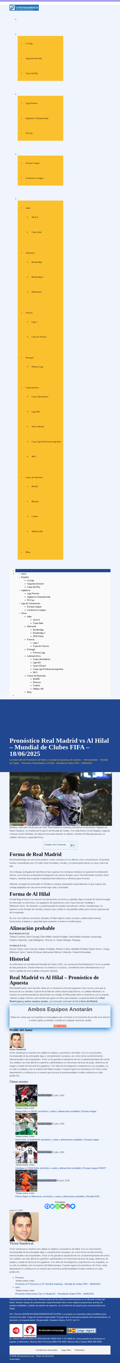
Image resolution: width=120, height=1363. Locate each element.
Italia (28, 208)
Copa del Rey (32, 73)
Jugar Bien (66, 1350)
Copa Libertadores (40, 396)
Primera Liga (37, 367)
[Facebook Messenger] (72, 1206)
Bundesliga (37, 262)
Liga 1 (34, 322)
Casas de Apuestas (34, 477)
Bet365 (35, 486)
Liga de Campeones (29, 154)
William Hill (37, 531)
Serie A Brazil (38, 426)
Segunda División (34, 58)
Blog (28, 552)
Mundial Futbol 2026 (46, 1180)
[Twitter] (52, 1206)
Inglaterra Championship (37, 118)
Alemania (30, 253)
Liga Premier (31, 103)
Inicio (22, 19)
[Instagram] (67, 1206)
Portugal (29, 357)
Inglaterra (24, 94)
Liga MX (36, 411)
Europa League (33, 163)
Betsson (35, 501)
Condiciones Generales (47, 1350)
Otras (22, 199)
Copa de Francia (39, 337)
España (23, 34)
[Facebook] (47, 1206)
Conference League (35, 178)
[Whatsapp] (57, 1206)
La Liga (29, 43)
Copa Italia (37, 232)
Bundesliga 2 (38, 277)
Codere (35, 516)
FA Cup (29, 133)
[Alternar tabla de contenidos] (70, 845)
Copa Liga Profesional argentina (46, 441)
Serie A (35, 217)
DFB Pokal (37, 292)
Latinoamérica (32, 387)
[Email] (62, 1206)
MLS (34, 456)
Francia (29, 313)
